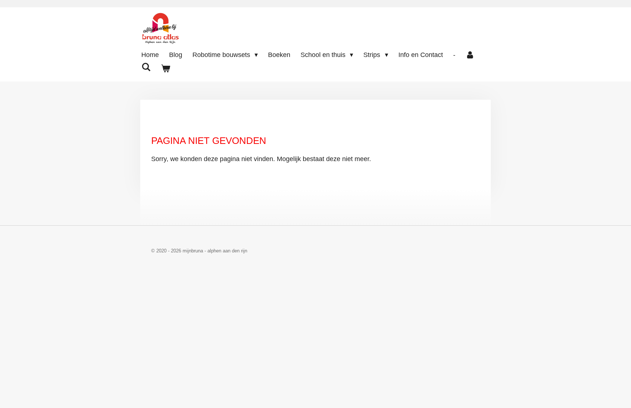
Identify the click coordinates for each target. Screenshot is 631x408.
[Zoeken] (146, 67)
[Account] (470, 55)
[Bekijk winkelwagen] (165, 69)
